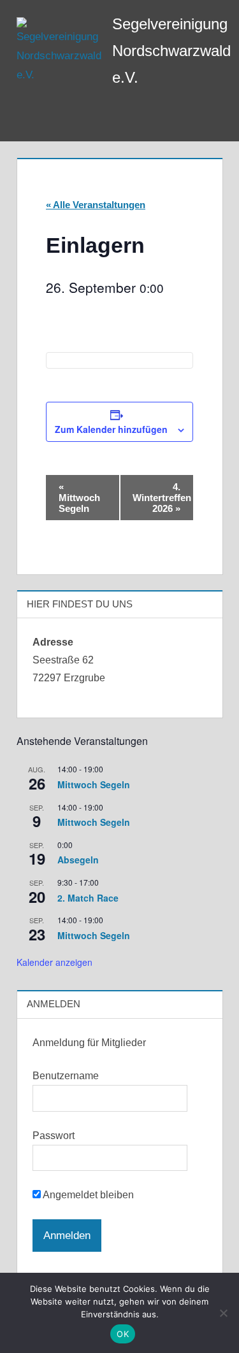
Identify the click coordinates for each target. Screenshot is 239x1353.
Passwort (54, 1135)
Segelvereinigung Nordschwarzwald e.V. (171, 50)
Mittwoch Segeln (79, 497)
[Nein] (223, 1313)
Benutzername (66, 1075)
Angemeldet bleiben (87, 1194)
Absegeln (78, 859)
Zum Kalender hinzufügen (111, 429)
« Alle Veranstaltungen (95, 204)
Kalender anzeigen (54, 962)
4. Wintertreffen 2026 (162, 497)
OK (123, 1334)
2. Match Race (88, 897)
